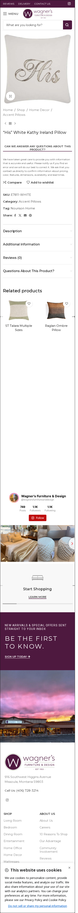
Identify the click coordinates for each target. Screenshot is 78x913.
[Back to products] (10, 123)
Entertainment (14, 841)
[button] (74, 317)
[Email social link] (25, 215)
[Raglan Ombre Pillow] (56, 310)
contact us (9, 171)
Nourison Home (23, 208)
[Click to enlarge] (10, 96)
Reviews (45, 858)
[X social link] (20, 215)
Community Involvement (49, 849)
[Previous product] (5, 123)
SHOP (8, 813)
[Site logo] (37, 13)
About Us (47, 813)
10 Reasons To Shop (54, 834)
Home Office (13, 848)
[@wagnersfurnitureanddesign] (14, 498)
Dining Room (13, 834)
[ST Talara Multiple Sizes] (19, 310)
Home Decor (39, 110)
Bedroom (10, 827)
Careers (45, 827)
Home (8, 110)
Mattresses (11, 862)
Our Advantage (50, 841)
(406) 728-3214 (26, 790)
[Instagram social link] (69, 4)
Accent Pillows (14, 115)
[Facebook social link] (15, 215)
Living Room (13, 820)
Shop (21, 110)
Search (67, 24)
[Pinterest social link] (30, 215)
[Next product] (15, 123)
